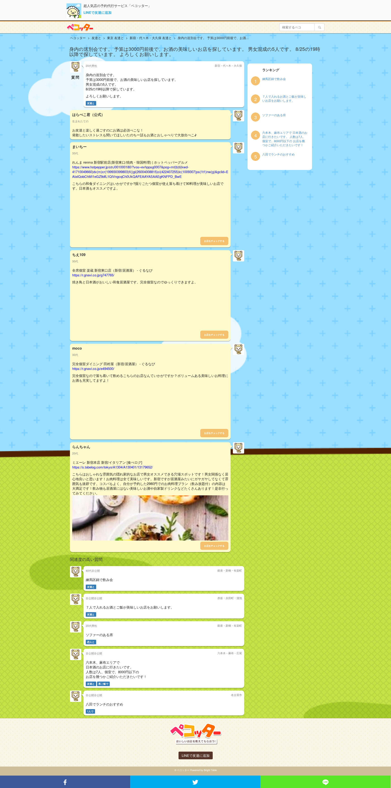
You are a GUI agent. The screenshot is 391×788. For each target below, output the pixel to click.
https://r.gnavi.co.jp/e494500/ (93, 368)
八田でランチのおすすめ (278, 154)
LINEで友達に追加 (97, 12)
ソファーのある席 (274, 115)
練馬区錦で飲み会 (274, 79)
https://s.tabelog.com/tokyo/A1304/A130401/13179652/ (112, 467)
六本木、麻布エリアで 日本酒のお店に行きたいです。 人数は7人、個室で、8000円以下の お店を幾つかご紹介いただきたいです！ (284, 139)
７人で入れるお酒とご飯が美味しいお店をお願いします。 (284, 98)
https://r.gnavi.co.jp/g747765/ (93, 275)
